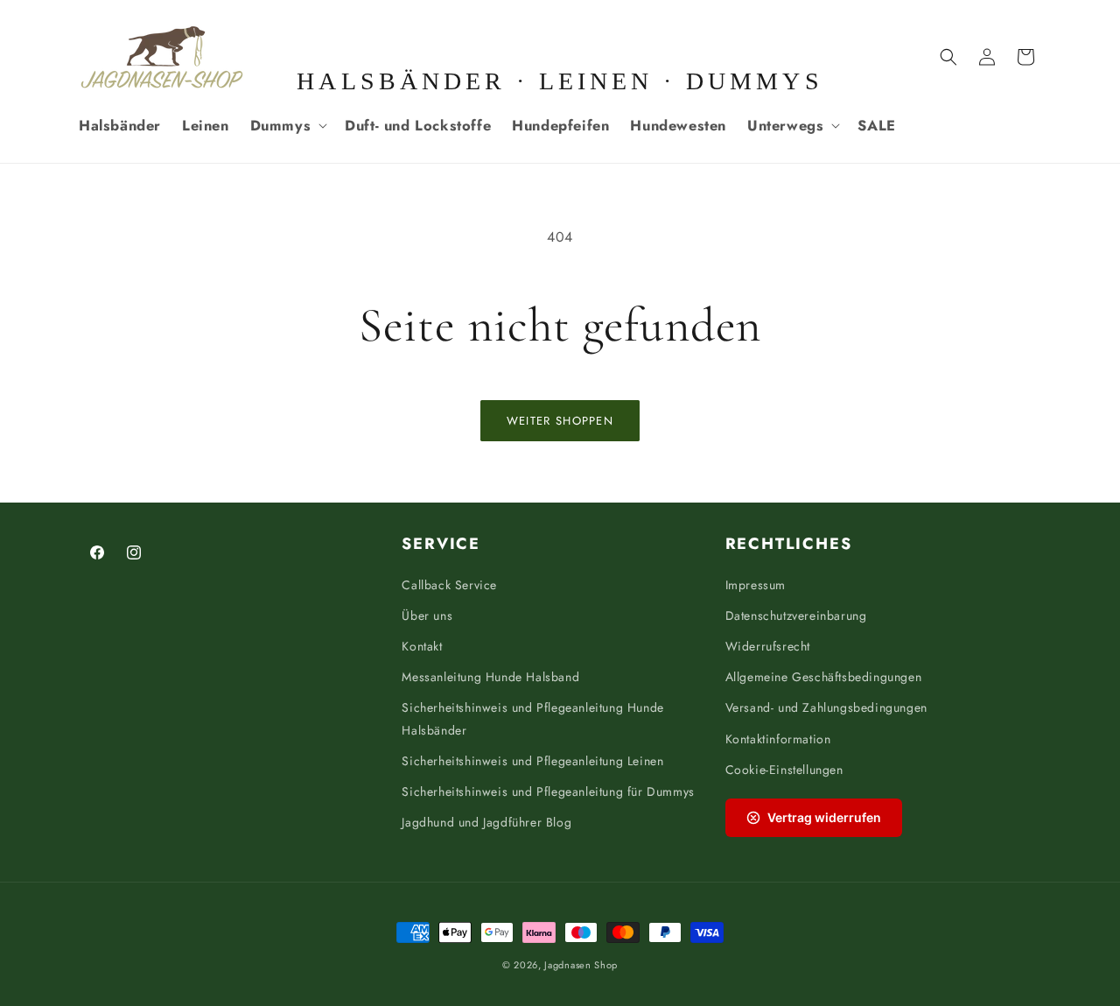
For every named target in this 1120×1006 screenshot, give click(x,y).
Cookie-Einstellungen (784, 769)
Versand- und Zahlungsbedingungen (826, 707)
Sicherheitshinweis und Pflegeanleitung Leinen (532, 761)
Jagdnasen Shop (581, 965)
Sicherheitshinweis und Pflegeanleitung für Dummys (548, 791)
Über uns (427, 615)
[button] (287, 125)
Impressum (755, 585)
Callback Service (449, 585)
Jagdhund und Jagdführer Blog (486, 822)
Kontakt (422, 646)
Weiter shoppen (560, 420)
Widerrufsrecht (767, 646)
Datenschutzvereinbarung (796, 615)
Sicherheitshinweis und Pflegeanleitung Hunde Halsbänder (532, 718)
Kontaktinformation (778, 739)
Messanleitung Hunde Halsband (490, 677)
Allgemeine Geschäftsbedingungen (823, 677)
